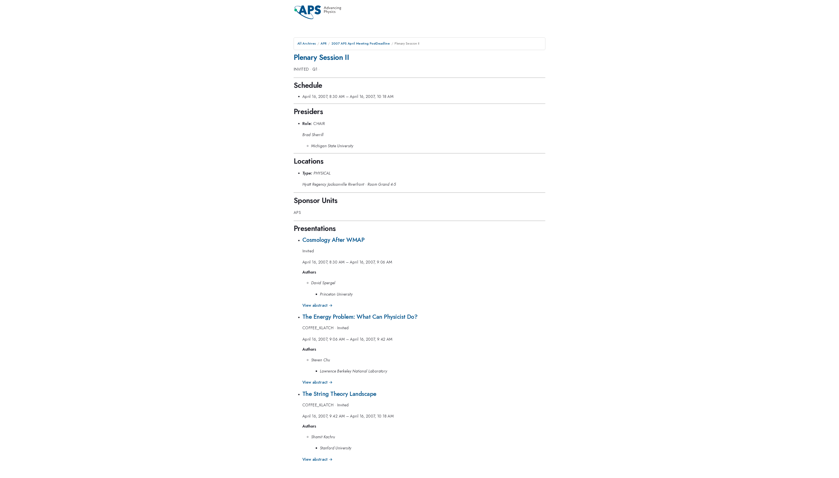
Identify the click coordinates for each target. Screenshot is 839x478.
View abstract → (317, 305)
